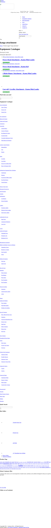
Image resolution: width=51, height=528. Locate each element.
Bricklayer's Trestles (5, 249)
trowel (10, 468)
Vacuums (1, 391)
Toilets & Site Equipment (5, 352)
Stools (2, 254)
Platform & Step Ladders (6, 210)
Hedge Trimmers (4, 326)
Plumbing (2, 270)
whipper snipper (18, 468)
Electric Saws (3, 321)
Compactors (2, 123)
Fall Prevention (3, 191)
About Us (24, 26)
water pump (13, 468)
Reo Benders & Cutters (5, 133)
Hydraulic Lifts (4, 235)
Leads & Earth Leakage (5, 291)
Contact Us (24, 27)
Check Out (25, 34)
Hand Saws (3, 324)
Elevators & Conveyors (4, 189)
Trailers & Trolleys (3, 366)
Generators (3, 289)
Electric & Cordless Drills (6, 163)
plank (34, 465)
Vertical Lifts (3, 112)
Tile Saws (3, 347)
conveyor (42, 462)
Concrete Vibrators (4, 130)
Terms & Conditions (7, 456)
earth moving (22, 463)
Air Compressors (3, 116)
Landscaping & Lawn (4, 217)
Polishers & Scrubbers (5, 307)
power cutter (20, 467)
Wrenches (2, 401)
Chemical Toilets (4, 354)
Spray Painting (3, 335)
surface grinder (45, 467)
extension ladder (28, 463)
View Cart (21, 34)
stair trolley (37, 467)
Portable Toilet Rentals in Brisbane (6, 467)
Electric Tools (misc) (4, 186)
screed (26, 467)
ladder (20, 465)
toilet (8, 468)
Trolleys (2, 370)
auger (13, 462)
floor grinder (33, 463)
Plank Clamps (4, 382)
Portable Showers (4, 356)
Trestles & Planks (3, 375)
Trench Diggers (4, 182)
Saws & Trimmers (3, 312)
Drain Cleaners (4, 272)
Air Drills (3, 158)
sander (24, 467)
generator (42, 463)
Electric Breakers (4, 201)
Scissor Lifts (3, 109)
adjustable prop (8, 462)
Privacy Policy (6, 455)
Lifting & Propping (3, 231)
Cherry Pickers (4, 107)
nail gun (25, 465)
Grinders (1, 193)
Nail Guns (3, 261)
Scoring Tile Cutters (5, 345)
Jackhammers (2, 196)
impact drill (4, 465)
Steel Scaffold (4, 252)
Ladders (1, 205)
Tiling (1, 340)
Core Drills (3, 161)
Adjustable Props (4, 233)
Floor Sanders (4, 303)
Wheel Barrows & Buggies (6, 140)
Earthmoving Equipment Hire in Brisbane (8, 170)
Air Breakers (3, 198)
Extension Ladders (4, 207)
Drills (1, 156)
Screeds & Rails (4, 135)
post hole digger (15, 467)
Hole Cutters (3, 343)
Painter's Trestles (4, 380)
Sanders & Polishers (4, 300)
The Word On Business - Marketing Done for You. (18, 527)
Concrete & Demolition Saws (6, 319)
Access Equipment (3, 105)
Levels (1, 228)
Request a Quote (6, 62)
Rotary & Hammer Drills (6, 166)
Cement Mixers (4, 128)
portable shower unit (45, 465)
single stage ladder (32, 467)
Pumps (1, 298)
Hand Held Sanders (5, 305)
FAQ (23, 22)
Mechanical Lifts (4, 238)
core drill (46, 462)
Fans (2, 149)
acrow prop (2, 462)
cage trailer (20, 462)
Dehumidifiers (4, 147)
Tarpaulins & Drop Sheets (5, 338)
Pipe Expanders (4, 280)
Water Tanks (2, 396)
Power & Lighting (3, 286)
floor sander (38, 463)
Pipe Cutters (3, 277)
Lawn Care (3, 224)
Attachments (3, 172)
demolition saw (7, 463)
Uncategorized (2, 389)
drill (18, 463)
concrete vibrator (37, 462)
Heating (2, 152)
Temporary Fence (4, 359)
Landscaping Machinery (5, 221)
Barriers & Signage (3, 118)
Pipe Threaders (4, 282)
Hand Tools (3, 219)
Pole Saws (3, 331)
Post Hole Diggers (4, 179)
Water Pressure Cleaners (4, 394)
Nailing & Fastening (4, 258)
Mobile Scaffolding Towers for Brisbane (7, 244)
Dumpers (3, 175)
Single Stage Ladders (5, 212)
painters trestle (30, 465)
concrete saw (30, 462)
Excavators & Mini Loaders (6, 177)
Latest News (25, 24)
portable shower (38, 465)
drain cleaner (15, 463)
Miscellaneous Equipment (5, 242)
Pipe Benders (3, 275)
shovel (29, 467)
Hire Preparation (25, 20)
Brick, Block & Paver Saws (6, 314)
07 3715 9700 (3, 487)
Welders (1, 398)
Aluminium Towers (5, 247)
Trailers (2, 368)
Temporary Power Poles (5, 361)
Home (23, 16)
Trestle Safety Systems (5, 384)
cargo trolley (24, 462)
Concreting (2, 126)
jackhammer (9, 465)
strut (40, 467)
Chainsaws (3, 317)
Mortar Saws (3, 329)
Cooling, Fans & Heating (4, 144)
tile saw (5, 468)
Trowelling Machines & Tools (7, 138)
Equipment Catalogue (26, 18)
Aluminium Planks (4, 377)
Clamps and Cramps (4, 121)
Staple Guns (3, 263)
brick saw (17, 462)
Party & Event (2, 268)
